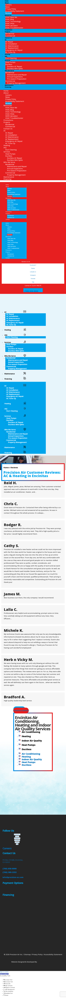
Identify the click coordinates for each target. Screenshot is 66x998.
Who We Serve (9, 70)
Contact (8, 219)
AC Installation (11, 44)
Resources (8, 15)
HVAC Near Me (11, 17)
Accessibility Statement (14, 11)
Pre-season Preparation (16, 79)
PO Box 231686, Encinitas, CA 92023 (13, 861)
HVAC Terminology (13, 21)
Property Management (16, 83)
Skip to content (4, 972)
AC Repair (9, 42)
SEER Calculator (11, 25)
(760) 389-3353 (9, 872)
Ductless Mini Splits (15, 160)
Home (6, 91)
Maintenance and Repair (17, 75)
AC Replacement (11, 48)
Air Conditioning (31, 732)
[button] (4, 974)
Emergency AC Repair (14, 50)
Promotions (8, 120)
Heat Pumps (10, 62)
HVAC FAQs (9, 23)
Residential (9, 33)
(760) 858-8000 (31, 291)
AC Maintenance (11, 46)
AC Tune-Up (10, 143)
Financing (8, 87)
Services (7, 60)
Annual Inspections (15, 77)
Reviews (8, 103)
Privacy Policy (10, 9)
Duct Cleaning (11, 150)
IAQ (6, 56)
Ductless (8, 64)
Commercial (10, 81)
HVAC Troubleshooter (14, 28)
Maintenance (9, 177)
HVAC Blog (9, 19)
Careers (8, 5)
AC (5, 40)
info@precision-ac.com (13, 877)
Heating (7, 145)
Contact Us (8, 38)
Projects (7, 32)
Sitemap (27, 954)
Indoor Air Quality (32, 740)
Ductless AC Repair (14, 66)
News (7, 7)
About (7, 3)
